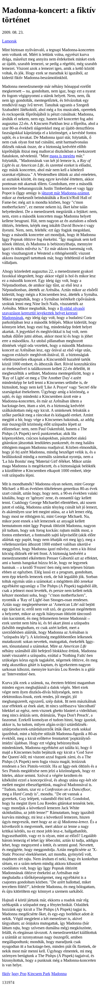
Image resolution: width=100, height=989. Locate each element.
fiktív (6, 973)
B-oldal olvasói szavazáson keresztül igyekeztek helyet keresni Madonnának (43, 313)
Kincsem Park (38, 973)
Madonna (59, 973)
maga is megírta (62, 156)
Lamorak (9, 41)
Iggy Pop (19, 973)
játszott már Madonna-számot (65, 193)
